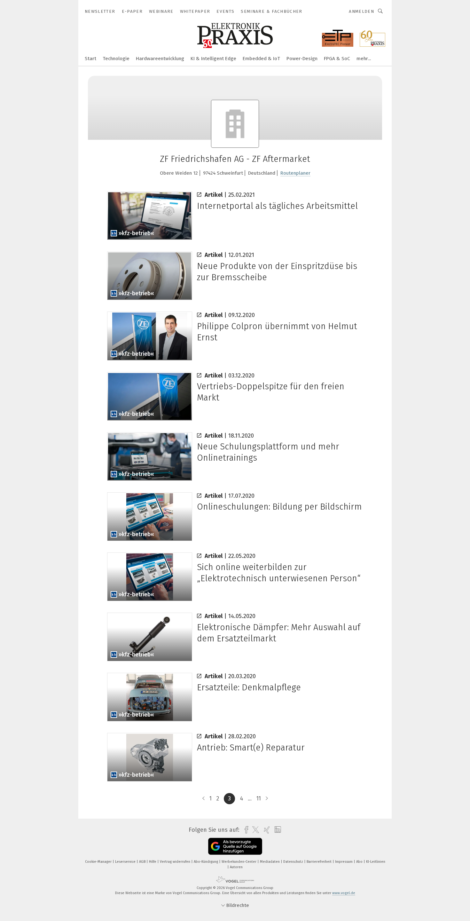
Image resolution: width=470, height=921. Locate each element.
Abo (360, 862)
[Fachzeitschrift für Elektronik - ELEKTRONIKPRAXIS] (90, 58)
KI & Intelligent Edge (213, 58)
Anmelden (361, 11)
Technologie (116, 58)
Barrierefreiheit (320, 862)
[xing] (265, 830)
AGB (142, 862)
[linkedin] (276, 830)
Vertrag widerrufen (175, 862)
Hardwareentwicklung (160, 58)
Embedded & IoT (261, 58)
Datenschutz (293, 862)
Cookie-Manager (99, 862)
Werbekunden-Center (239, 862)
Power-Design (301, 58)
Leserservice (126, 862)
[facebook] (244, 830)
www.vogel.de (343, 893)
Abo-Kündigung (206, 862)
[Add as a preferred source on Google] (235, 846)
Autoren (236, 867)
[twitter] (254, 829)
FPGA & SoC (337, 58)
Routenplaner (295, 173)
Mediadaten (270, 862)
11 (258, 798)
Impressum (344, 862)
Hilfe (153, 862)
